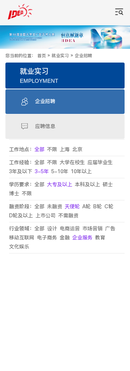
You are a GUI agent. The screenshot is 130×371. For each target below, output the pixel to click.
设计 (52, 229)
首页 (41, 55)
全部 (39, 149)
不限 (52, 149)
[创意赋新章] (65, 36)
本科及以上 (87, 185)
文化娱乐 (19, 247)
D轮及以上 (21, 216)
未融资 (54, 207)
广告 (110, 229)
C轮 (108, 207)
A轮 (86, 207)
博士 (14, 194)
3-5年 (42, 172)
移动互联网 (21, 238)
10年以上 (81, 172)
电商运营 (70, 229)
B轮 (97, 207)
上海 (65, 149)
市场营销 (92, 229)
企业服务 (82, 238)
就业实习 (60, 55)
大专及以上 (59, 185)
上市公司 (45, 216)
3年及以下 (20, 172)
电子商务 (47, 238)
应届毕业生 (100, 162)
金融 (65, 238)
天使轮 (72, 207)
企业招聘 (83, 55)
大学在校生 (72, 162)
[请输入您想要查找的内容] (119, 13)
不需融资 (68, 216)
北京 (77, 149)
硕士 (108, 185)
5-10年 (59, 172)
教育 (100, 238)
